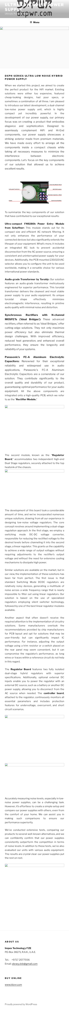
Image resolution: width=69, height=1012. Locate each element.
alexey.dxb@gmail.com (25, 963)
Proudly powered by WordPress (21, 1004)
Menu (36, 22)
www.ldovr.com (13, 984)
